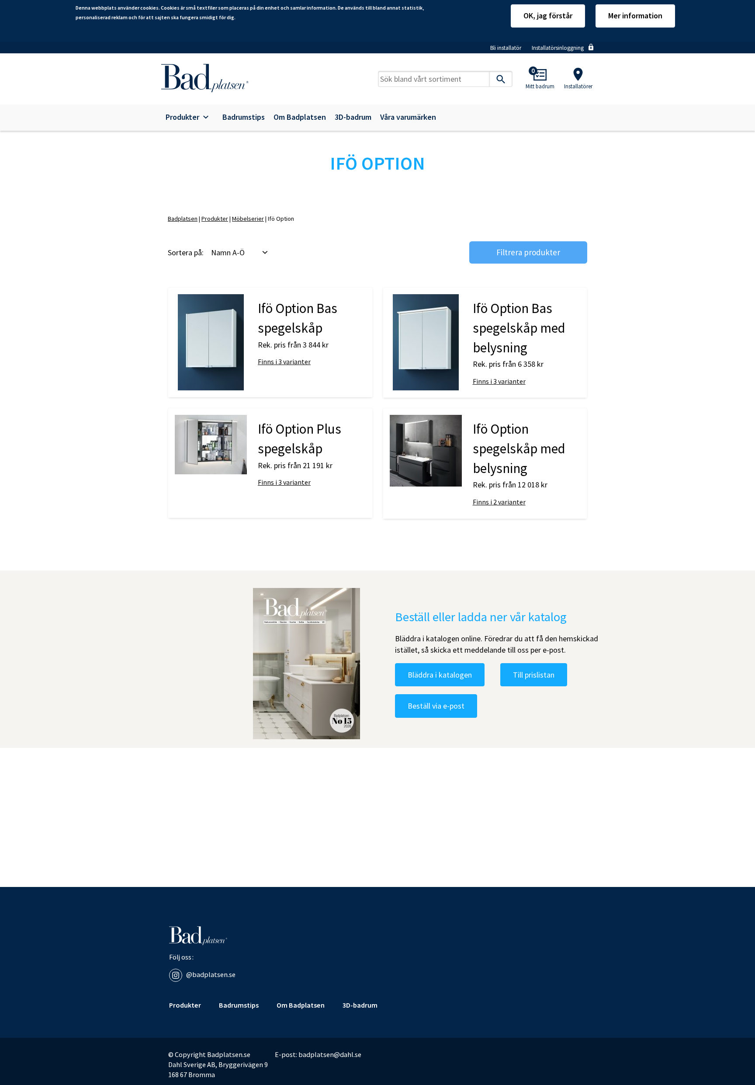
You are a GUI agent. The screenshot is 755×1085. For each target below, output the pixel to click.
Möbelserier (248, 219)
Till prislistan (533, 675)
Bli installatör (505, 48)
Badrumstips (243, 117)
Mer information (635, 15)
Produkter (182, 117)
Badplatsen (182, 219)
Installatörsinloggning (558, 48)
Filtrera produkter (528, 252)
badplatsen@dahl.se (329, 1054)
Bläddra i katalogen (440, 675)
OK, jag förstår (547, 15)
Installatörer (578, 86)
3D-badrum (353, 117)
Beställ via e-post (436, 706)
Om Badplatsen (300, 117)
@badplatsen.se (211, 974)
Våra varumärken (408, 117)
